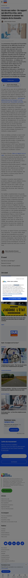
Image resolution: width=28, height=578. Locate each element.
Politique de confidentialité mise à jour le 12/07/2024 (12, 293)
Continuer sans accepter (20, 278)
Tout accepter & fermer (14, 298)
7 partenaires (16, 284)
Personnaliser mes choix (7, 295)
